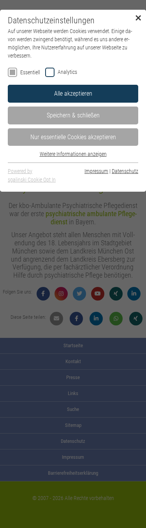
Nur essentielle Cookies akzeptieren (73, 137)
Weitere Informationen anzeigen (73, 154)
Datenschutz (125, 171)
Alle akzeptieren (73, 93)
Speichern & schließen (73, 115)
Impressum (96, 171)
